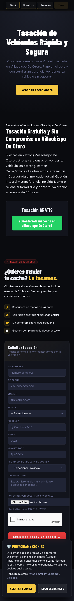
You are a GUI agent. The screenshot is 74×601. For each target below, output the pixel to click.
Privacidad (51, 574)
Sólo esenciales (52, 588)
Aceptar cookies (21, 588)
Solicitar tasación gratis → (37, 537)
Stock (13, 5)
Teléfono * (15, 380)
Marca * (13, 407)
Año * (11, 434)
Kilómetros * (16, 448)
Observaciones (17, 475)
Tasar (61, 5)
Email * (12, 394)
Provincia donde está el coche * (28, 462)
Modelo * (13, 421)
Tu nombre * (15, 366)
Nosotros (28, 5)
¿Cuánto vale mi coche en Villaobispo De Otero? (37, 223)
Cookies (12, 578)
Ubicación (45, 5)
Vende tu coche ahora (37, 90)
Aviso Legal (36, 574)
